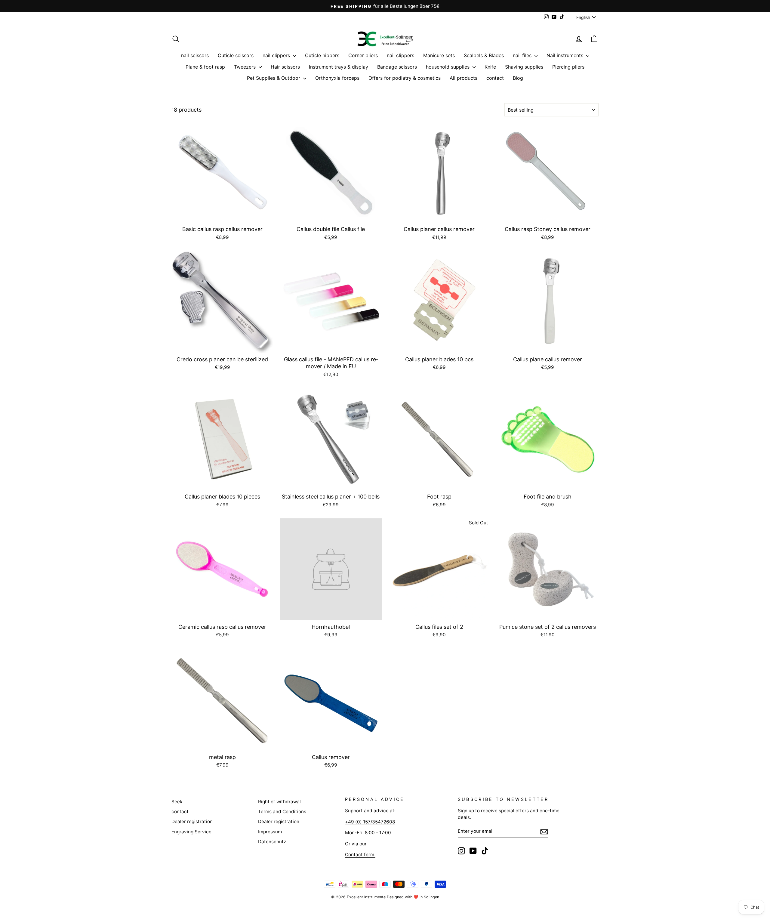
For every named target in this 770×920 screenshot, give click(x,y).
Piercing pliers (568, 67)
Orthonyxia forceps (337, 78)
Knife (490, 67)
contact (495, 78)
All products (463, 78)
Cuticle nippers (322, 55)
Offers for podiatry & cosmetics (404, 78)
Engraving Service (191, 832)
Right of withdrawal (279, 801)
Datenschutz (272, 841)
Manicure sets (439, 55)
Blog (518, 78)
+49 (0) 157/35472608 (370, 822)
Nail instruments (566, 55)
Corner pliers (363, 55)
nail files (523, 55)
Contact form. (360, 854)
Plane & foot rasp (205, 67)
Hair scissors (285, 67)
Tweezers (245, 67)
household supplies (448, 67)
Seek (176, 801)
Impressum (270, 832)
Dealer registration (192, 821)
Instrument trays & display (338, 67)
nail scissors (195, 55)
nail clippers (277, 55)
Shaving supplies (524, 67)
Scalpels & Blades (484, 55)
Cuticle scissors (236, 55)
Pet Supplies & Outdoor (274, 78)
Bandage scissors (397, 67)
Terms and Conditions (282, 811)
